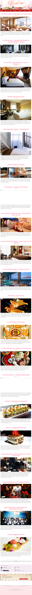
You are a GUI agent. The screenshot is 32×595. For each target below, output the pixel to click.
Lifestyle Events (2, 457)
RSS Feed (20, 570)
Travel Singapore (2, 272)
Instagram (6, 567)
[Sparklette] (16, 3)
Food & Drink (2, 298)
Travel (2, 17)
